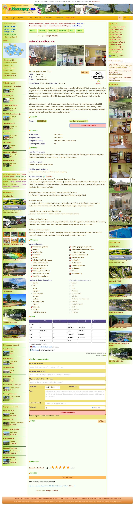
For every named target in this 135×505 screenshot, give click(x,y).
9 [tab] (78, 69)
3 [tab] (60, 69)
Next (104, 57)
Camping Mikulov (8, 438)
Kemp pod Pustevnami (10, 448)
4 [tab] (63, 69)
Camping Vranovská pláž (117, 27)
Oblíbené (121, 56)
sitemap (75, 498)
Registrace (68, 498)
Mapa (13, 18)
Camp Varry (6, 133)
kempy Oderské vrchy (18, 182)
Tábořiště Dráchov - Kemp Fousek (13, 275)
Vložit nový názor (67, 477)
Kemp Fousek (7, 306)
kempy (17, 498)
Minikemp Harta (8, 420)
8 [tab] (75, 69)
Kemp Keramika (8, 196)
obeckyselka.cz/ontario (78, 121)
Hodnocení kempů (10, 63)
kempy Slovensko (10, 34)
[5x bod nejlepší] (68, 467)
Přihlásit (38, 18)
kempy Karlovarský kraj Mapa (38, 26)
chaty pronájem (97, 501)
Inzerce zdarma (9, 68)
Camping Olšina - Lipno (10, 394)
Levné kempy (8, 70)
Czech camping (24, 498)
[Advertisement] (14, 478)
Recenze (21, 18)
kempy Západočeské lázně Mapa (59, 26)
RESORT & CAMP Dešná (10, 322)
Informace (48, 18)
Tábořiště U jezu (8, 96)
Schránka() (59, 18)
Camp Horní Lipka (8, 411)
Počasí (29, 18)
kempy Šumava (12, 179)
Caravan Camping (116, 34)
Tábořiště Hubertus (9, 123)
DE (125, 18)
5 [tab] (66, 69)
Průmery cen (8, 65)
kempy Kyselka (52, 36)
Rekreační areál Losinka (10, 229)
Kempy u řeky (9, 32)
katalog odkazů (78, 501)
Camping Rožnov (116, 52)
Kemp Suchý (7, 376)
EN (130, 18)
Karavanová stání (10, 24)
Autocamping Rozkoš (117, 42)
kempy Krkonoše (10, 184)
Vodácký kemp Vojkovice (10, 105)
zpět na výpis (41, 36)
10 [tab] (81, 69)
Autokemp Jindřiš (116, 49)
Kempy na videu (9, 60)
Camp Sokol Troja (8, 349)
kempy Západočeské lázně (11, 174)
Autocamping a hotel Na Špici (12, 87)
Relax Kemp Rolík (8, 161)
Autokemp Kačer (116, 37)
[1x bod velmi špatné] (53, 467)
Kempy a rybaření (10, 26)
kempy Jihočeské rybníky (14, 176)
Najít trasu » (85, 72)
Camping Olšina (115, 39)
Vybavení (42, 30)
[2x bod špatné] (56, 467)
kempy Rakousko (117, 501)
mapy (87, 501)
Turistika (49, 177)
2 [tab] (57, 69)
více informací (96, 1)
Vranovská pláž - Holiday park (12, 385)
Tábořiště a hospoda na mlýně (12, 114)
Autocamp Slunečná (9, 457)
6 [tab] (69, 69)
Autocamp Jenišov (116, 29)
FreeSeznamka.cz (10, 76)
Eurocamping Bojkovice (117, 47)
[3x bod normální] (60, 467)
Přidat (113, 56)
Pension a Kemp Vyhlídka (11, 429)
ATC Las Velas (7, 142)
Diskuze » (71, 486)
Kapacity (32, 30)
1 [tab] (54, 69)
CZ (120, 18)
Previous (30, 57)
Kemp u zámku (7, 291)
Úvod (6, 18)
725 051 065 (41, 121)
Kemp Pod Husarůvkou (116, 312)
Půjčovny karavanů (10, 73)
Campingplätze (34, 498)
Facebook (43, 498)
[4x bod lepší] (64, 467)
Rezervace (62, 30)
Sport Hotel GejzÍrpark (10, 152)
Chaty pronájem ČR (10, 37)
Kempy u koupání (10, 29)
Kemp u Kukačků (116, 44)
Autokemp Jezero (8, 367)
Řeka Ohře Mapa (76, 26)
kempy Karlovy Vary (51, 23)
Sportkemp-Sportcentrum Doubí (13, 244)
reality (46, 501)
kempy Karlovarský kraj (36, 23)
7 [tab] (72, 69)
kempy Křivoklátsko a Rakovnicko (14, 185)
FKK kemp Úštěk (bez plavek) (118, 328)
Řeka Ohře (80, 23)
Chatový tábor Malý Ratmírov (12, 260)
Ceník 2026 (52, 30)
